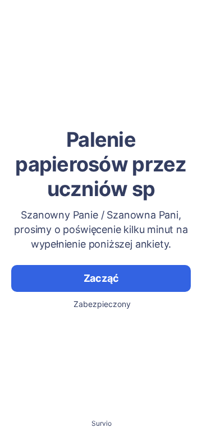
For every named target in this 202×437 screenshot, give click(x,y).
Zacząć (101, 278)
